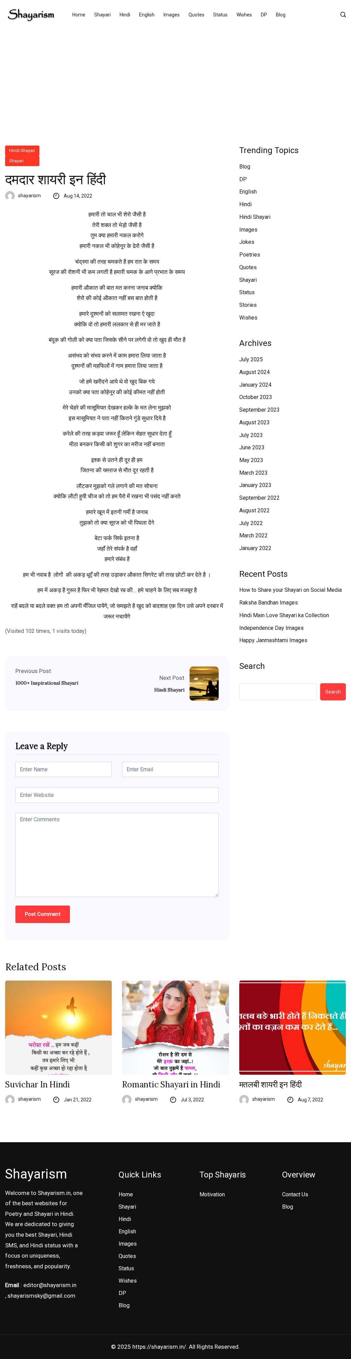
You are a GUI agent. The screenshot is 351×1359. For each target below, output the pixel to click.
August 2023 (254, 422)
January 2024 (255, 385)
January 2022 (255, 548)
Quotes (196, 14)
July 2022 (251, 523)
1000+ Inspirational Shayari (46, 683)
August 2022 (254, 510)
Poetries (249, 254)
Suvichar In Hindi (37, 1085)
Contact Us (295, 1194)
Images (172, 14)
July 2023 (251, 435)
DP (264, 14)
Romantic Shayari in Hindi (171, 1085)
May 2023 (251, 460)
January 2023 (255, 485)
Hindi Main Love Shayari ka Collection (284, 615)
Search (252, 666)
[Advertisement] (175, 80)
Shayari (102, 14)
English (147, 14)
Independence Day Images (271, 628)
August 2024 (254, 372)
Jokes (246, 242)
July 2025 (251, 359)
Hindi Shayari (22, 150)
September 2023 (259, 410)
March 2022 (253, 535)
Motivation (212, 1194)
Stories (248, 305)
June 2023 (252, 447)
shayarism (29, 195)
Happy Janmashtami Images (273, 640)
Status (220, 14)
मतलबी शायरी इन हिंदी (270, 1085)
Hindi (125, 14)
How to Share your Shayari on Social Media (290, 590)
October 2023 (255, 397)
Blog (281, 14)
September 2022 (259, 498)
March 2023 (253, 473)
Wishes (244, 14)
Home (78, 14)
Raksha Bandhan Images (268, 602)
